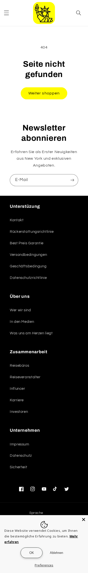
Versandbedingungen (28, 255)
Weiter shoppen (44, 93)
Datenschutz (21, 455)
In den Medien (22, 322)
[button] (6, 13)
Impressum (19, 444)
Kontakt (16, 220)
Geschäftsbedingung (28, 266)
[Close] (83, 519)
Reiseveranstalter (25, 377)
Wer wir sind (20, 310)
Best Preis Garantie (27, 243)
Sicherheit (18, 467)
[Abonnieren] (72, 180)
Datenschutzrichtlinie (28, 278)
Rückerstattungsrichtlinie (32, 232)
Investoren (19, 412)
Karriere (17, 400)
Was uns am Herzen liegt (31, 333)
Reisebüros (19, 365)
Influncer (17, 389)
